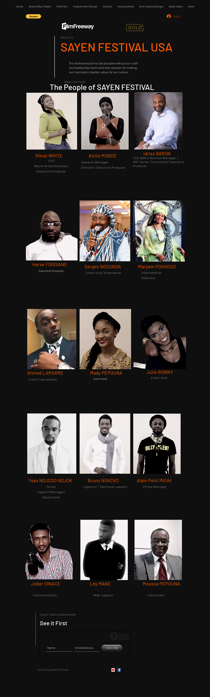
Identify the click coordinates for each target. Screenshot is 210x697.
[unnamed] (113, 670)
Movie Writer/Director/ (51, 166)
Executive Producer (51, 171)
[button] (33, 16)
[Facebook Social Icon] (119, 670)
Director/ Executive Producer (103, 168)
